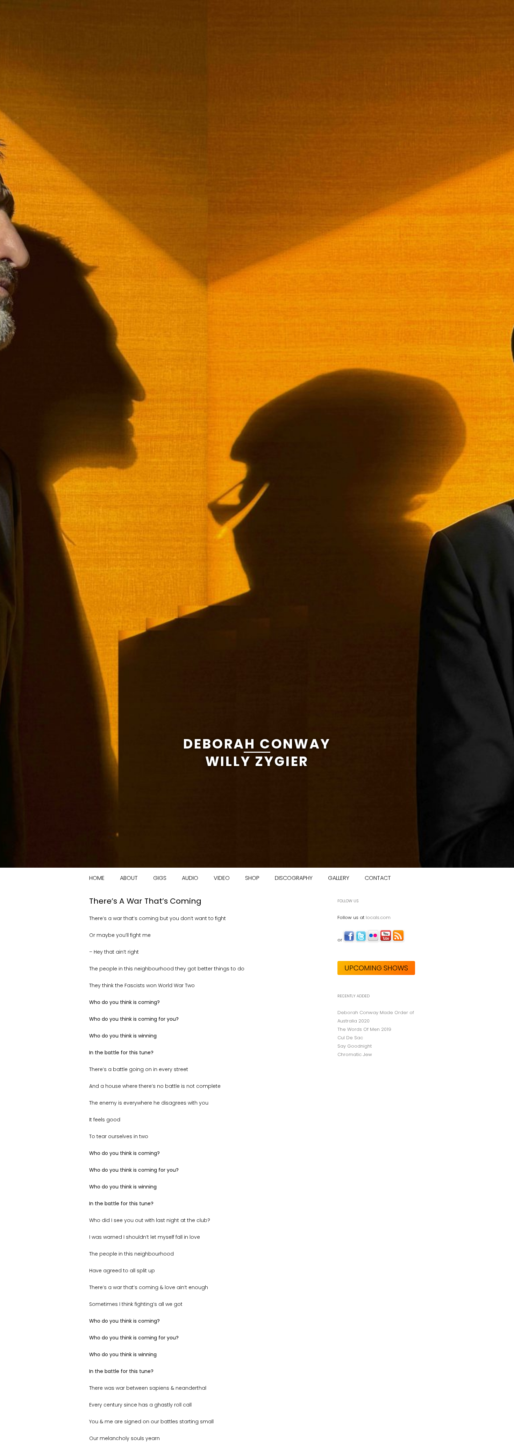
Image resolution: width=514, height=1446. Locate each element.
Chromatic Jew (354, 1054)
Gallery (338, 878)
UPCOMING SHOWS (376, 968)
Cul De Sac (350, 1037)
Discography (294, 878)
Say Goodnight (354, 1046)
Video (222, 878)
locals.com (378, 917)
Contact (378, 878)
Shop (252, 878)
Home (97, 878)
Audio (190, 878)
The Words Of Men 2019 (364, 1029)
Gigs (159, 878)
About (129, 878)
